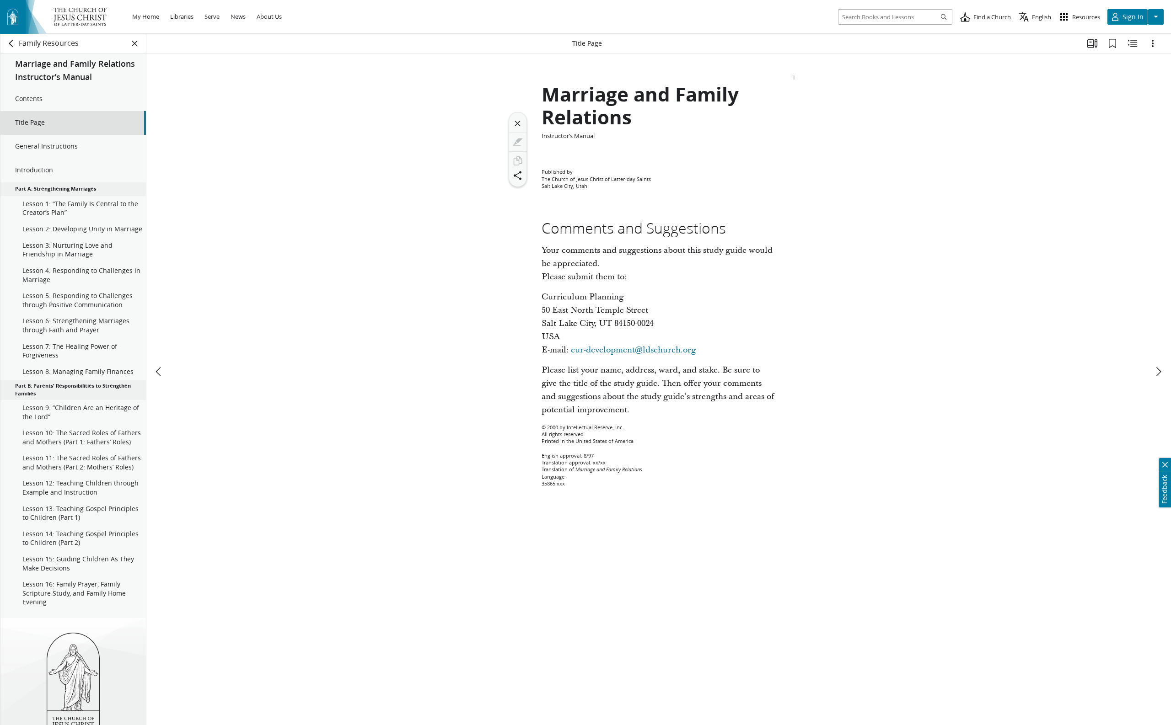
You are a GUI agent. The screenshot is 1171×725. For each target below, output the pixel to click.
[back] (11, 43)
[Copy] (517, 161)
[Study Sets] (1092, 43)
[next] (1158, 371)
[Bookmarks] (1112, 43)
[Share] (517, 175)
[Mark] (517, 142)
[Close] (517, 123)
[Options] (1153, 43)
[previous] (159, 371)
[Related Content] (1132, 43)
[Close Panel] (135, 43)
